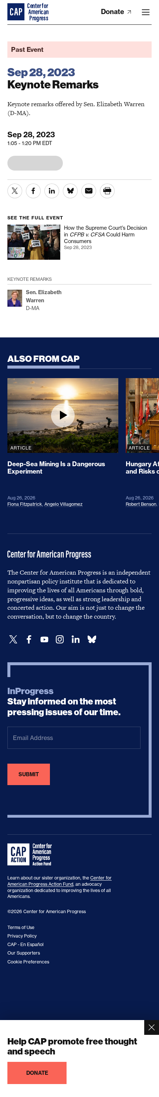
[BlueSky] (91, 639)
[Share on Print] (107, 191)
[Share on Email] (88, 191)
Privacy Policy (22, 936)
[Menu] (146, 12)
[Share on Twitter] (14, 191)
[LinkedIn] (75, 639)
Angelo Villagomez (63, 504)
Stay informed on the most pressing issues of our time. (64, 702)
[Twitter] (13, 639)
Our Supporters (23, 953)
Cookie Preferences (28, 962)
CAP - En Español (25, 944)
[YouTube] (44, 639)
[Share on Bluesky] (70, 191)
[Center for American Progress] (16, 12)
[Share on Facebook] (33, 191)
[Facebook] (29, 639)
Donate (113, 11)
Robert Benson (141, 504)
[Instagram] (60, 639)
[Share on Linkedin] (51, 191)
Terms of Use (20, 927)
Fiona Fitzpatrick (24, 504)
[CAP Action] (31, 855)
